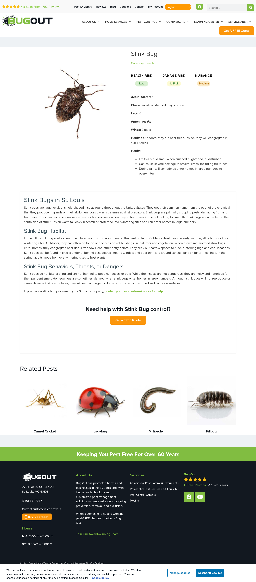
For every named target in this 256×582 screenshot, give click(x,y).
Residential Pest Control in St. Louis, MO (155, 489)
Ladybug (100, 431)
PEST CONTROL (146, 22)
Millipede (156, 431)
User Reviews (217, 485)
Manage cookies (180, 572)
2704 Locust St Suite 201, (38, 487)
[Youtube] (200, 497)
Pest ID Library (83, 7)
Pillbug (211, 431)
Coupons (125, 7)
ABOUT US (89, 22)
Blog (113, 7)
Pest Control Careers (143, 495)
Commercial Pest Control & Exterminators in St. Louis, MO (155, 483)
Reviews (50, 6)
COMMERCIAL (175, 22)
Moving (134, 501)
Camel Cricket (45, 431)
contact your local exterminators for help (134, 291)
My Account (155, 7)
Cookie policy (100, 577)
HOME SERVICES (116, 22)
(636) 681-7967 (32, 501)
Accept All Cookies (210, 572)
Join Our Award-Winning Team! (97, 534)
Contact (139, 7)
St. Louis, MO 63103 (35, 491)
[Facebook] (199, 7)
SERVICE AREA (237, 22)
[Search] (250, 7)
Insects (149, 63)
